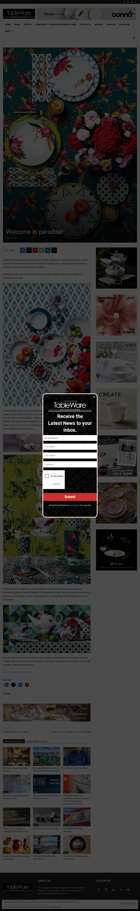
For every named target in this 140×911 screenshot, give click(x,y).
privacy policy (74, 505)
